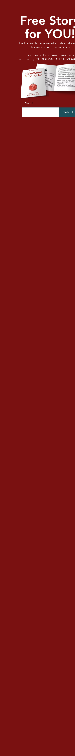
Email (28, 103)
